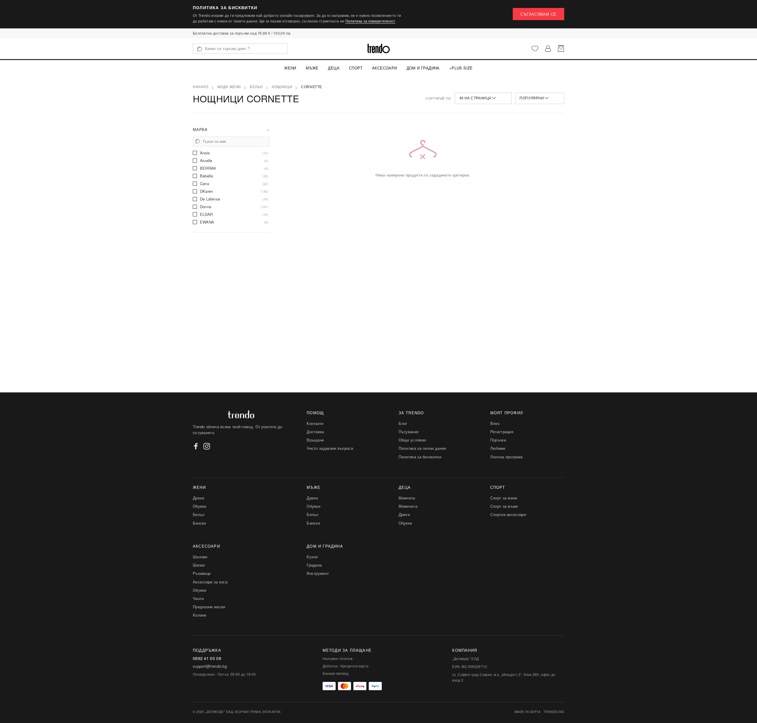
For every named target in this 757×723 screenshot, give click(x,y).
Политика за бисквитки (420, 457)
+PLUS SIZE (461, 68)
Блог (403, 423)
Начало (200, 87)
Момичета (408, 506)
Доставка (315, 431)
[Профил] (548, 48)
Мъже (312, 68)
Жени (290, 68)
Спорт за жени (503, 498)
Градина (314, 565)
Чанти (198, 598)
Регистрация (501, 431)
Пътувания (409, 431)
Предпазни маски (209, 606)
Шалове (200, 556)
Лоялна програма (506, 457)
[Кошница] (561, 48)
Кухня (312, 556)
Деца (333, 68)
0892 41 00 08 (207, 658)
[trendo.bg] (379, 48)
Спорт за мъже (504, 506)
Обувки (199, 506)
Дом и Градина (423, 68)
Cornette (311, 87)
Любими (497, 448)
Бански (199, 523)
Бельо (256, 87)
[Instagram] (206, 446)
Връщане (315, 440)
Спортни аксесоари (508, 514)
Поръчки (498, 440)
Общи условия (412, 440)
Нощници (282, 87)
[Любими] (535, 48)
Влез (494, 423)
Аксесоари (384, 68)
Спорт (356, 68)
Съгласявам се (538, 14)
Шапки (199, 565)
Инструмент (318, 573)
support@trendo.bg (210, 666)
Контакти (315, 423)
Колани (199, 615)
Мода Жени (229, 87)
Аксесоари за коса (210, 582)
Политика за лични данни (422, 448)
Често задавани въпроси (330, 448)
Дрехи (198, 498)
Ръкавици (202, 573)
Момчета (407, 498)
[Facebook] (196, 446)
